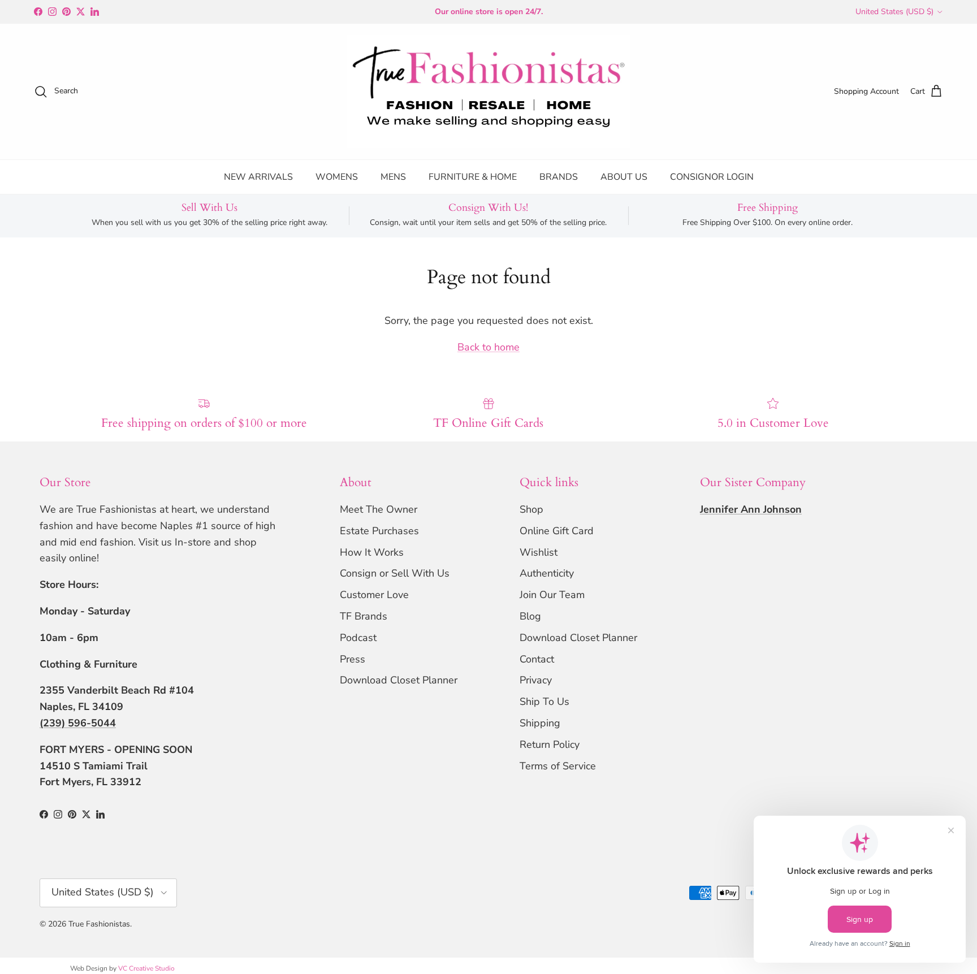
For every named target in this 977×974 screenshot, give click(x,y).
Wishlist (538, 552)
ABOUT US (623, 177)
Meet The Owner (378, 509)
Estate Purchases (379, 531)
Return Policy (550, 744)
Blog (530, 616)
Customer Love (374, 594)
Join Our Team (552, 594)
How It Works (372, 552)
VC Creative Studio (146, 968)
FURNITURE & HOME (473, 177)
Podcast (358, 637)
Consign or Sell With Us (394, 573)
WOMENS (336, 177)
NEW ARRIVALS (258, 177)
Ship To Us (544, 701)
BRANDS (558, 177)
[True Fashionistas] (488, 91)
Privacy (536, 680)
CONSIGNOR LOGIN (712, 177)
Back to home (488, 347)
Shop (531, 509)
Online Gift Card (557, 531)
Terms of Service (558, 766)
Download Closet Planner (398, 680)
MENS (393, 177)
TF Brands (363, 616)
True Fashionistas (99, 924)
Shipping (540, 723)
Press (352, 659)
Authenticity (547, 573)
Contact (537, 659)
